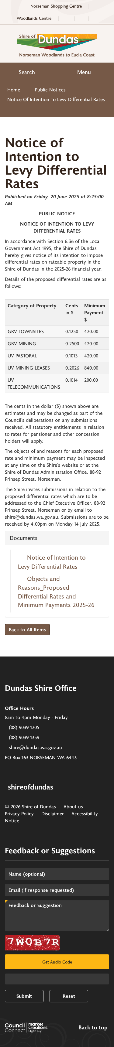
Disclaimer (52, 813)
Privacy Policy (19, 813)
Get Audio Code (57, 962)
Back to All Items (27, 629)
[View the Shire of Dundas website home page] (57, 44)
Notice (12, 820)
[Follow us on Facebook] (96, 18)
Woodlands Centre (34, 18)
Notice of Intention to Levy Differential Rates (56, 99)
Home (13, 89)
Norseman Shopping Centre (56, 6)
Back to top (93, 1028)
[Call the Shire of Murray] (66, 18)
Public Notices (50, 89)
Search (27, 72)
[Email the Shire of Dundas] (81, 18)
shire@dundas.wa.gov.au (35, 747)
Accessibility (84, 813)
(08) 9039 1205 (24, 727)
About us (73, 806)
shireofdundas (30, 786)
